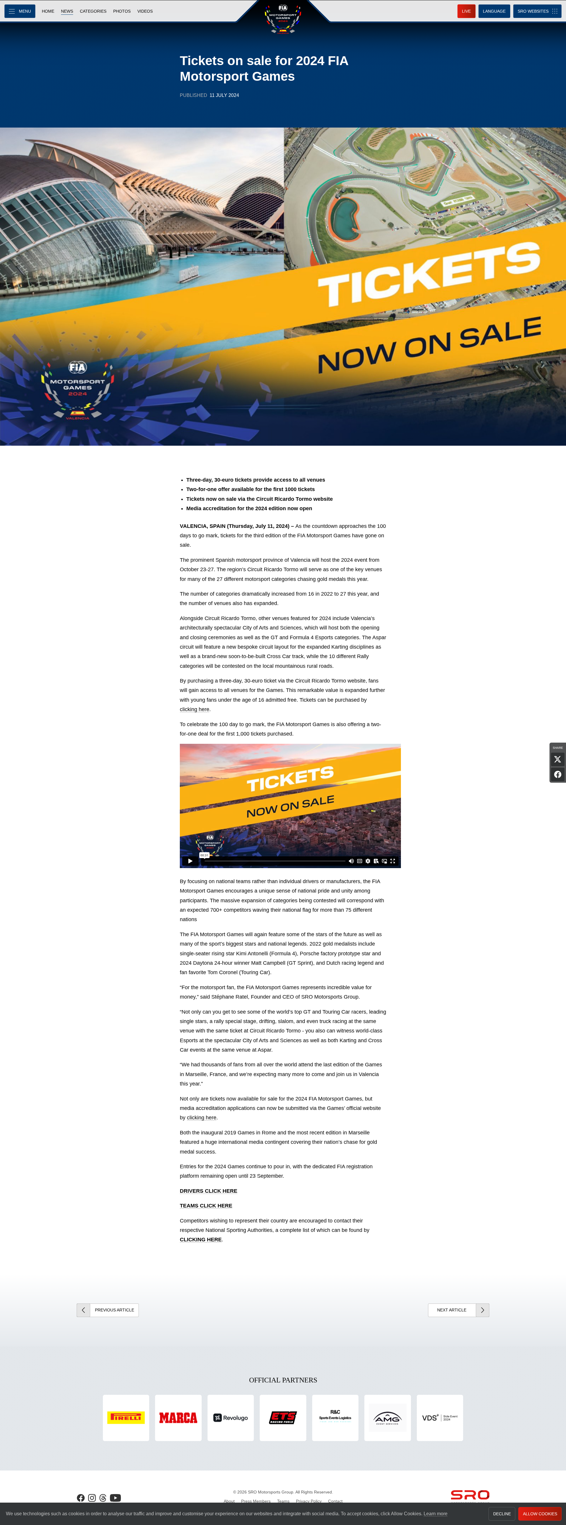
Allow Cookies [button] (540, 1513)
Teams (283, 1501)
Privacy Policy (309, 1501)
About (229, 1501)
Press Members (256, 1501)
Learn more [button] (435, 1513)
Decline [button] (502, 1513)
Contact (335, 1501)
